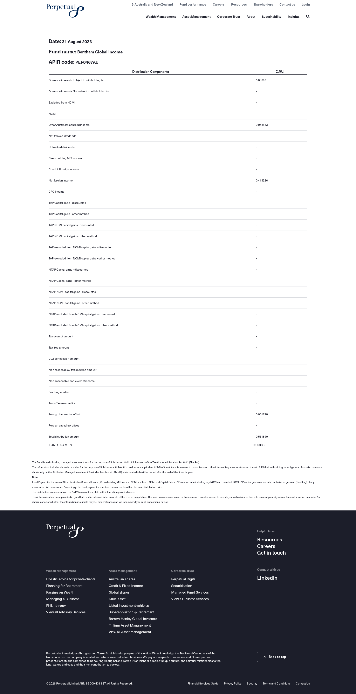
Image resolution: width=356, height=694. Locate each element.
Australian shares (122, 579)
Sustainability (271, 17)
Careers (219, 4)
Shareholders (263, 4)
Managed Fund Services (189, 592)
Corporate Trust (228, 17)
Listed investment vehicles (129, 605)
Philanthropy (56, 605)
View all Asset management (130, 632)
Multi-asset (117, 599)
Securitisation (181, 586)
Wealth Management (161, 17)
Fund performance (192, 4)
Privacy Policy (232, 683)
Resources (239, 4)
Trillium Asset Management (130, 625)
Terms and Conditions (276, 683)
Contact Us (303, 683)
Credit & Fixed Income (126, 586)
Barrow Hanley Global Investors (133, 619)
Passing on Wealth (60, 592)
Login (306, 4)
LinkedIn (267, 578)
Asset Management (196, 17)
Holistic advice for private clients (70, 579)
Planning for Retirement (64, 586)
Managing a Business (62, 599)
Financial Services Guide (203, 683)
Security (252, 683)
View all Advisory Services (65, 612)
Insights (294, 17)
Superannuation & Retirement (132, 612)
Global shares (119, 592)
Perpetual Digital (183, 579)
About (251, 17)
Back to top (277, 657)
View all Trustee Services (190, 599)
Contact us (287, 4)
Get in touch (271, 553)
